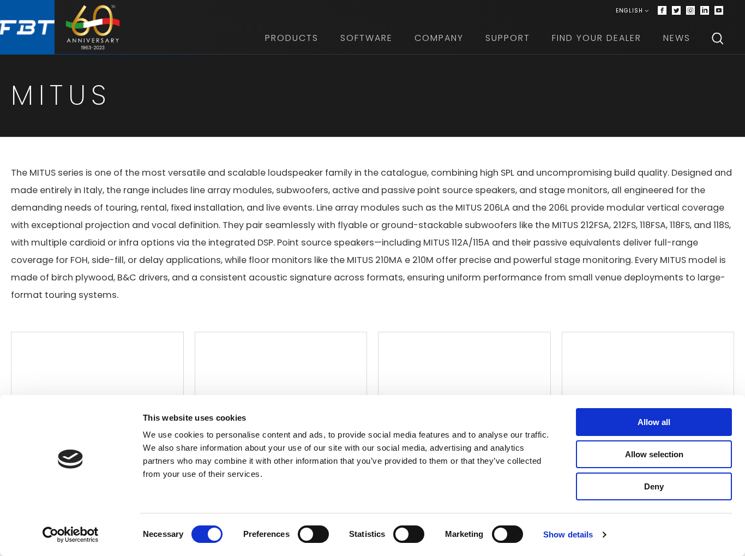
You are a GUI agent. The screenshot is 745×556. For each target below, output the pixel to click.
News (676, 38)
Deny (654, 486)
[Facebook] (662, 11)
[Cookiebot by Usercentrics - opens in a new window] (70, 535)
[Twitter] (676, 11)
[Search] (717, 38)
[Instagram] (690, 11)
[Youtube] (718, 11)
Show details (568, 534)
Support (507, 38)
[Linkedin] (704, 11)
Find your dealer (596, 38)
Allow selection (654, 454)
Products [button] (292, 38)
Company (439, 38)
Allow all (654, 422)
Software (366, 38)
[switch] (313, 534)
